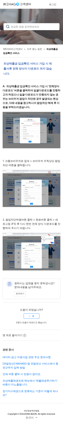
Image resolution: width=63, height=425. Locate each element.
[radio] (31, 316)
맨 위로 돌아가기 (12, 335)
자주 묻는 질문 (34, 49)
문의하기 (20, 293)
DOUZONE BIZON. (28, 414)
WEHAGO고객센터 (13, 49)
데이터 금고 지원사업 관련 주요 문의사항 (27, 357)
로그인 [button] (52, 4)
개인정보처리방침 (31, 410)
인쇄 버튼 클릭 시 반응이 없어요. (22, 374)
